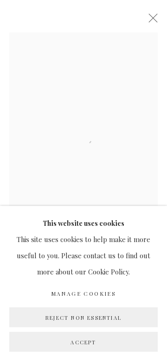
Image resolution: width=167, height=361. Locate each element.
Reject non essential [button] (83, 317)
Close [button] (151, 21)
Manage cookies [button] (83, 293)
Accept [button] (83, 342)
